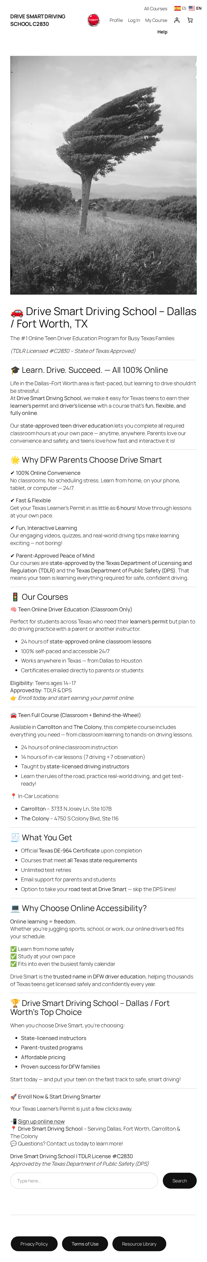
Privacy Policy (34, 1244)
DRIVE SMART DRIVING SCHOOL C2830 (37, 20)
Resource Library (139, 1244)
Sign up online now (41, 1121)
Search (179, 1181)
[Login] (176, 20)
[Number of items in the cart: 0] (189, 20)
